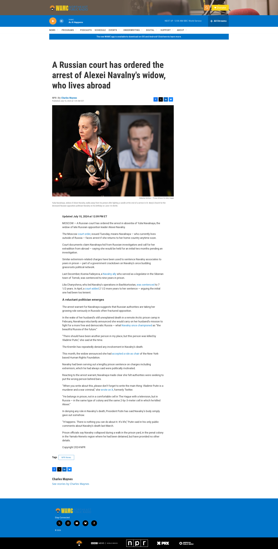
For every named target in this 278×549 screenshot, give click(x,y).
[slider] (66, 20)
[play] (53, 21)
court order (84, 233)
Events (113, 30)
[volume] (61, 21)
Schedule (100, 30)
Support (166, 30)
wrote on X (107, 389)
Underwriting (131, 30)
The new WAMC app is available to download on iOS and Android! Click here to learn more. (139, 36)
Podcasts (86, 30)
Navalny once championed (137, 325)
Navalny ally (109, 273)
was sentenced (145, 284)
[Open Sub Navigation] (57, 30)
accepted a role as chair (125, 353)
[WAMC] (79, 543)
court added (92, 288)
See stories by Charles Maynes (70, 484)
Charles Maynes (69, 97)
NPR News (66, 457)
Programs (68, 30)
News (52, 30)
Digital (150, 30)
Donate (221, 7)
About (180, 30)
